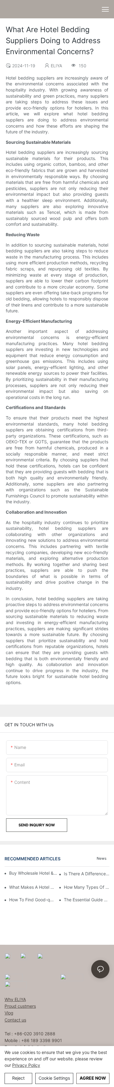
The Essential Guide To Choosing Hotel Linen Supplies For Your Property (86, 899)
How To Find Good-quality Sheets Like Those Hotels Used (32, 899)
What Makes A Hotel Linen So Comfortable (32, 887)
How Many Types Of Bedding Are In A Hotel (86, 887)
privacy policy (26, 1065)
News (101, 858)
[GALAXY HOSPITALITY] (71, 977)
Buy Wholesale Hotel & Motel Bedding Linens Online (33, 873)
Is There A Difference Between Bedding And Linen (86, 873)
